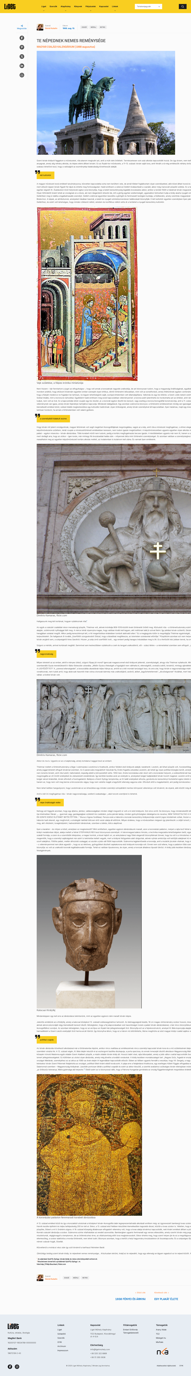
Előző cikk (141, 1293)
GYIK (59, 1342)
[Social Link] (10, 1366)
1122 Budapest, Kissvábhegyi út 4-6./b (103, 1335)
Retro (102, 27)
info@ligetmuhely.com (100, 1349)
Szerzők (61, 1338)
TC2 (157, 1334)
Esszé (84, 27)
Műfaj (93, 27)
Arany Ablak (161, 1330)
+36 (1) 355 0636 (97, 1357)
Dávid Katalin (51, 28)
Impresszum (62, 1350)
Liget (59, 1330)
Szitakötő (61, 1334)
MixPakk (159, 1342)
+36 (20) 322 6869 (98, 1353)
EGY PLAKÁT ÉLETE (166, 1299)
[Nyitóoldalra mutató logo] (22, 1326)
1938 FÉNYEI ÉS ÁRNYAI (130, 1299)
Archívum (61, 1346)
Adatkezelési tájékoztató (166, 1366)
